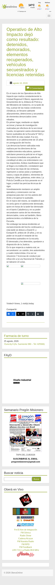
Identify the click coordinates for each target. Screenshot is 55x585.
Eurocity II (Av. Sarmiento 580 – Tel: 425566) (24, 344)
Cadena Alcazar (25, 538)
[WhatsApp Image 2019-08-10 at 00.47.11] (30, 289)
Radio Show (25, 535)
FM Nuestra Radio (25, 541)
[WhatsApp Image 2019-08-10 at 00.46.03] (14, 274)
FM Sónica (26, 533)
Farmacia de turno (16, 336)
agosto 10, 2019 (20, 83)
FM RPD (26, 544)
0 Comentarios (36, 88)
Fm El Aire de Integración (25, 530)
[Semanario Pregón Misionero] (25, 433)
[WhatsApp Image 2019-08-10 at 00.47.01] (30, 272)
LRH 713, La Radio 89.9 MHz (25, 550)
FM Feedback (25, 547)
